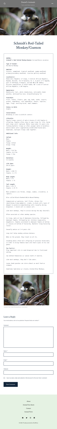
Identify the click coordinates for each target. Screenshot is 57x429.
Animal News (28, 412)
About (28, 401)
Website (6, 369)
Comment (6, 325)
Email (5, 360)
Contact (28, 408)
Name (5, 351)
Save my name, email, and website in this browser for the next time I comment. (27, 378)
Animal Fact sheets (28, 405)
